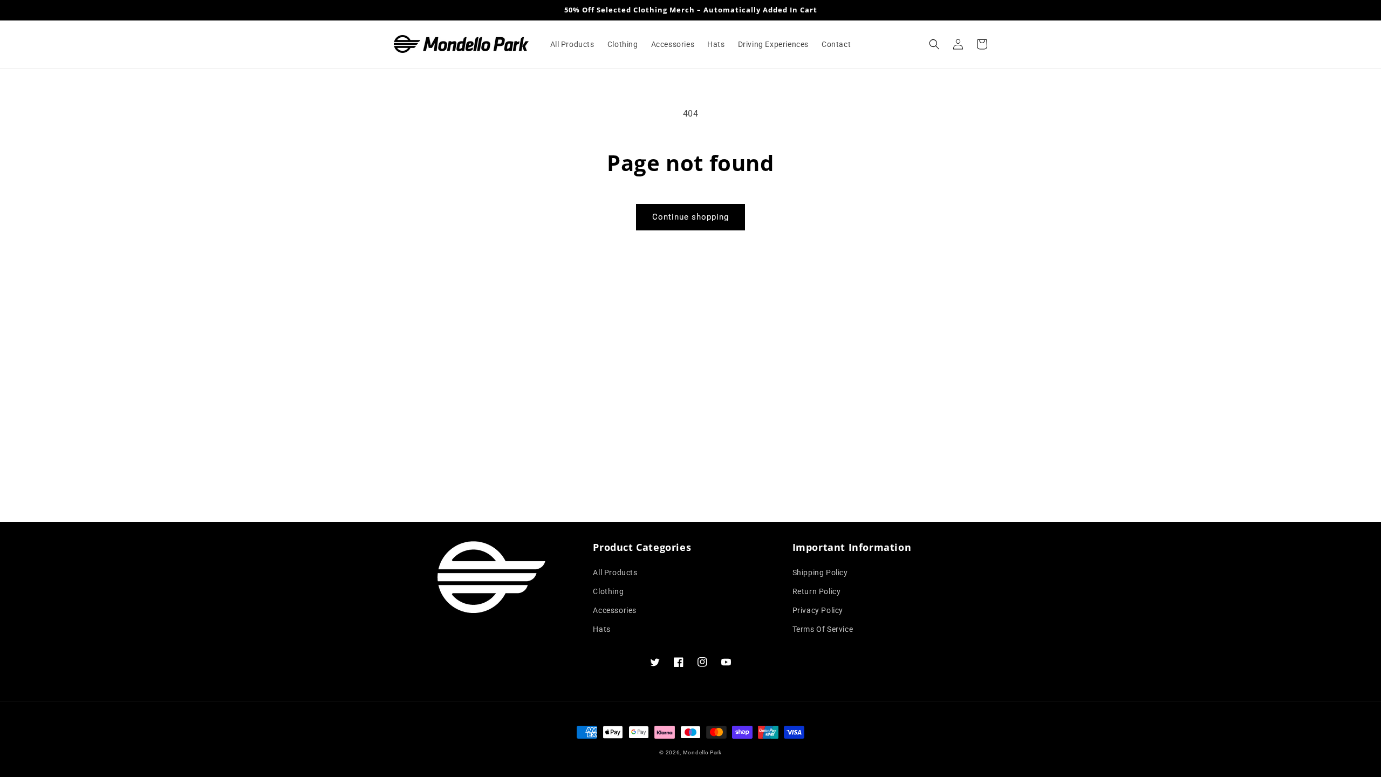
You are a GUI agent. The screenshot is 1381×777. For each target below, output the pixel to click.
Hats (601, 629)
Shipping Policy (820, 572)
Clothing (608, 591)
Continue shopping (690, 217)
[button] (934, 44)
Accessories (615, 610)
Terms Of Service (822, 629)
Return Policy (816, 591)
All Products (615, 572)
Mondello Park (702, 752)
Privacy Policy (817, 610)
